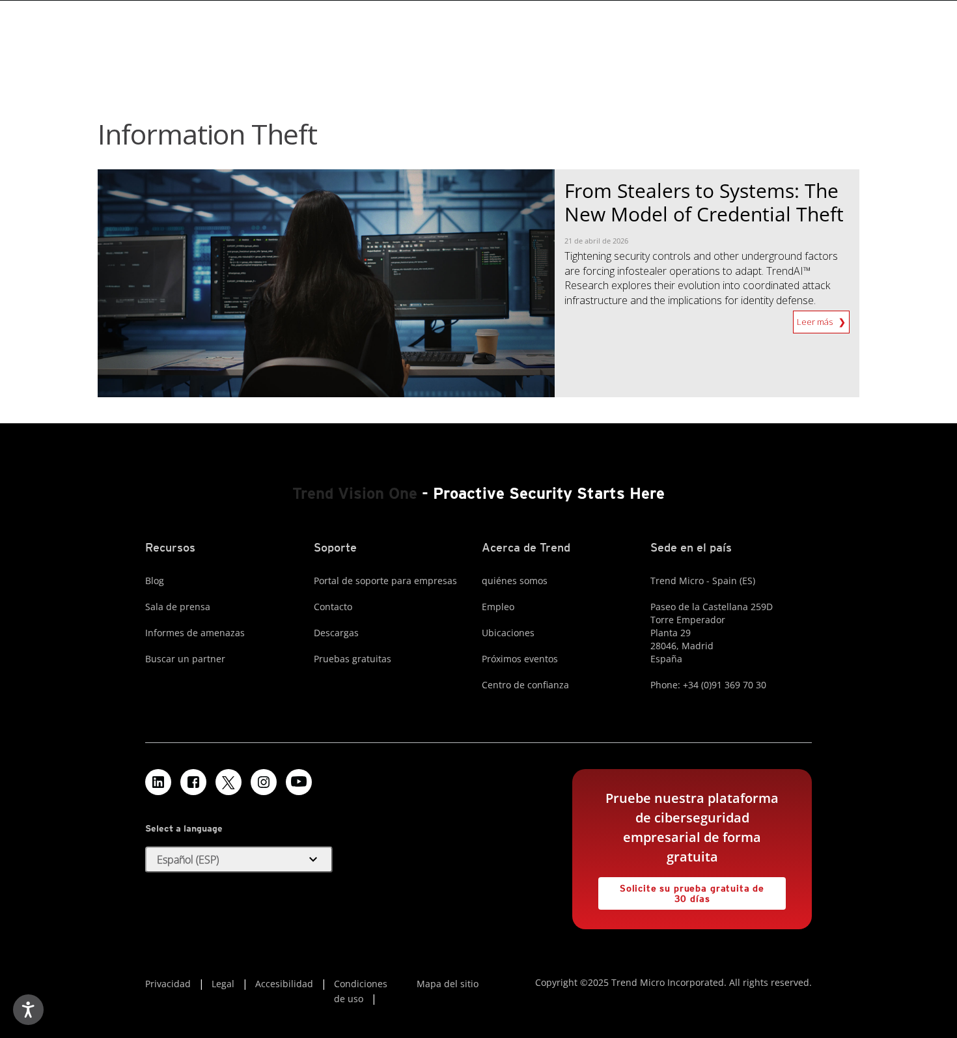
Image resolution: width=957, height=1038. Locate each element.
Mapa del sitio (447, 983)
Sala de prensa (177, 606)
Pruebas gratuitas (352, 658)
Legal (223, 983)
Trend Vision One (354, 493)
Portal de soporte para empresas (385, 580)
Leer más (816, 319)
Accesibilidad (284, 983)
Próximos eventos (520, 658)
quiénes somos (515, 580)
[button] (239, 860)
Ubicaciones (508, 632)
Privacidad (168, 983)
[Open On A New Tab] (228, 782)
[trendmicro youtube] (299, 782)
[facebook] (193, 782)
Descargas (336, 632)
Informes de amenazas (195, 632)
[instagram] (264, 782)
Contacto (333, 606)
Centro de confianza (525, 685)
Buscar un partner (185, 658)
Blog (154, 580)
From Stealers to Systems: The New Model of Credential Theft (704, 202)
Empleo (498, 606)
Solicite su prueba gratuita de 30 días (681, 890)
